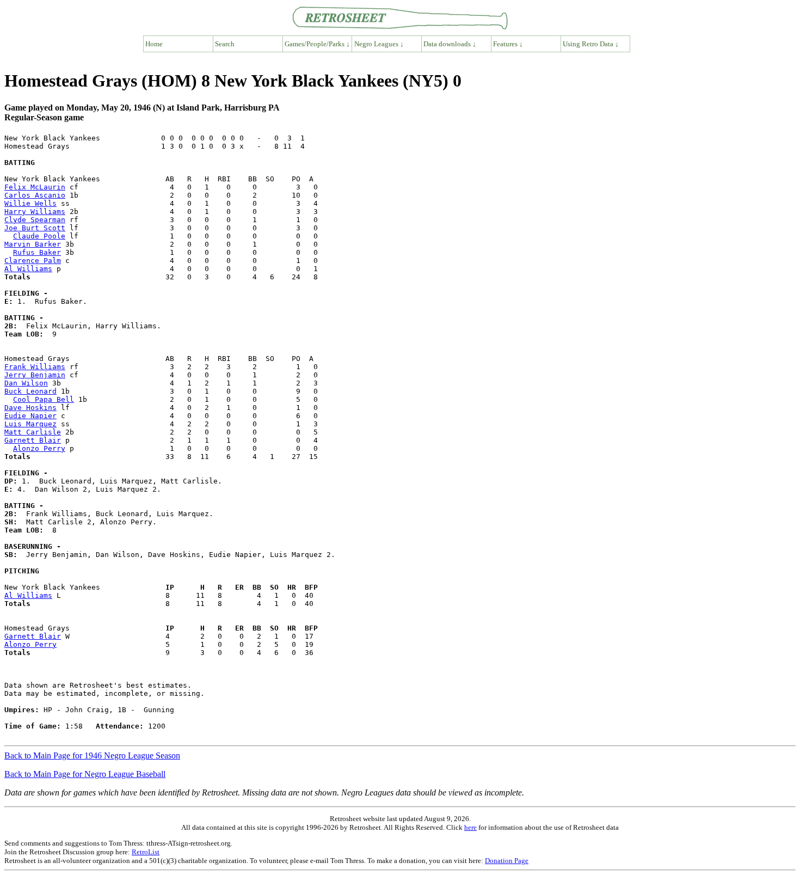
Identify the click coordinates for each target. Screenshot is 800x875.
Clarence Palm (32, 260)
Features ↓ (508, 44)
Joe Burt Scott (34, 228)
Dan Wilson (26, 383)
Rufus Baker (37, 252)
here (470, 827)
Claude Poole (39, 236)
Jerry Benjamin (34, 375)
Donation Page (506, 860)
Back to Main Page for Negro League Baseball (84, 774)
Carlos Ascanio (34, 195)
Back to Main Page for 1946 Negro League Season (92, 755)
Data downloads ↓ (449, 44)
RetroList (145, 852)
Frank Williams (34, 367)
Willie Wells (30, 203)
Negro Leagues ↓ (379, 44)
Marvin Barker (32, 244)
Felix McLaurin (34, 187)
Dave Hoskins (30, 407)
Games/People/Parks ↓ (317, 44)
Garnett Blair (32, 440)
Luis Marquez (30, 424)
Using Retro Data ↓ (591, 44)
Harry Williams (34, 211)
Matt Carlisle (32, 432)
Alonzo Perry (39, 448)
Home (154, 44)
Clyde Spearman (34, 220)
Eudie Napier (30, 416)
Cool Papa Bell (43, 399)
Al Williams (28, 269)
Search (225, 44)
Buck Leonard (30, 391)
